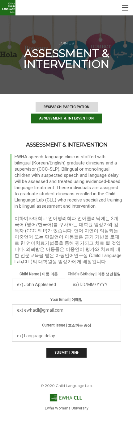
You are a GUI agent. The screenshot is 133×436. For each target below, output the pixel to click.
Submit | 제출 (66, 353)
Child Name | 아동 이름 (38, 274)
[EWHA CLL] (7, 7)
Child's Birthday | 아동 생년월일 (94, 274)
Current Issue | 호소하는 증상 (66, 325)
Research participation (67, 107)
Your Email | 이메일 (66, 299)
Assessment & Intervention (66, 118)
